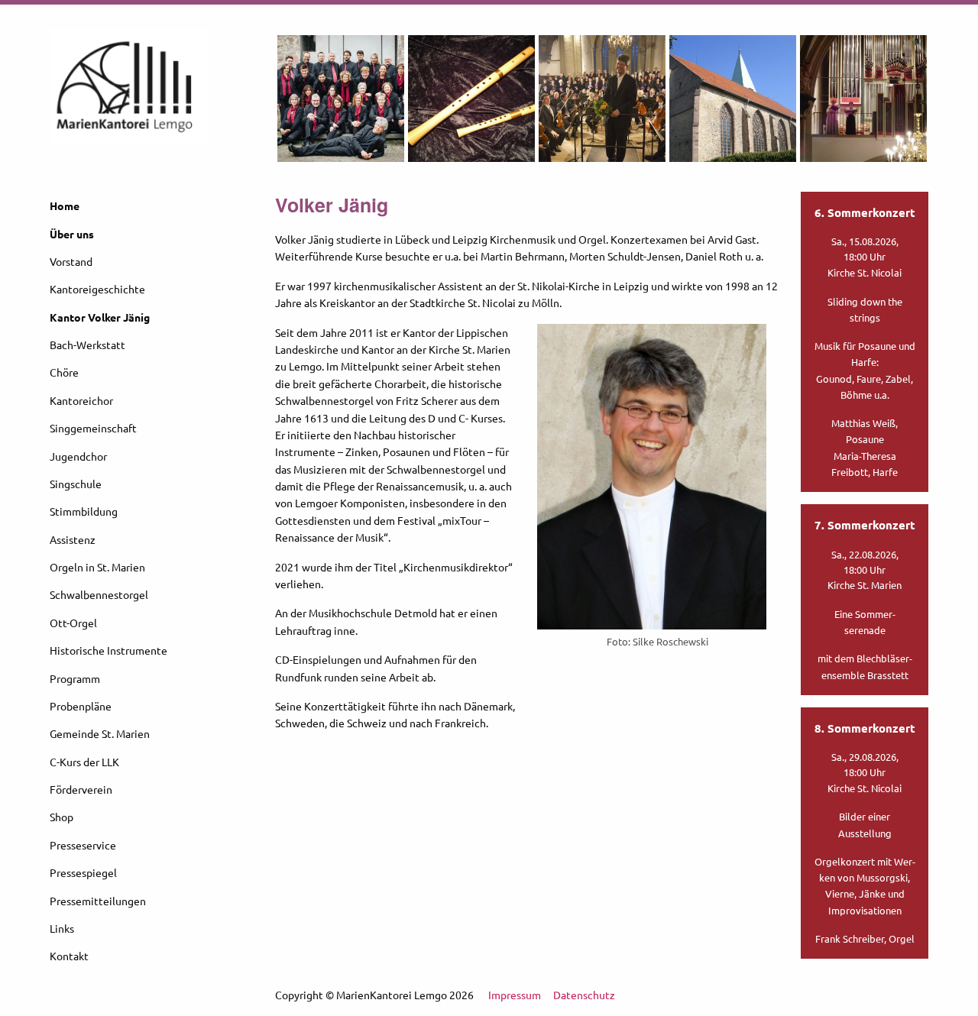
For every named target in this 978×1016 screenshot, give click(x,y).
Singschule (76, 483)
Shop (61, 816)
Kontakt (69, 956)
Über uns (72, 234)
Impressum (514, 994)
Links (62, 928)
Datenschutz (584, 994)
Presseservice (83, 845)
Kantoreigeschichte (97, 289)
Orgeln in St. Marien (97, 567)
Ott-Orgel (73, 622)
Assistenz (73, 539)
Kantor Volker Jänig (100, 317)
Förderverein (81, 789)
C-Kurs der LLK (84, 761)
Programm (75, 678)
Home (64, 205)
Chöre (64, 372)
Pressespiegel (83, 872)
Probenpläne (81, 706)
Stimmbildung (84, 511)
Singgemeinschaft (93, 428)
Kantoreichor (81, 400)
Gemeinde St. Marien (100, 733)
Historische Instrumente (108, 650)
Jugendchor (78, 456)
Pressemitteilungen (98, 901)
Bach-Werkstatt (87, 344)
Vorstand (71, 261)
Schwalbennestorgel (99, 594)
